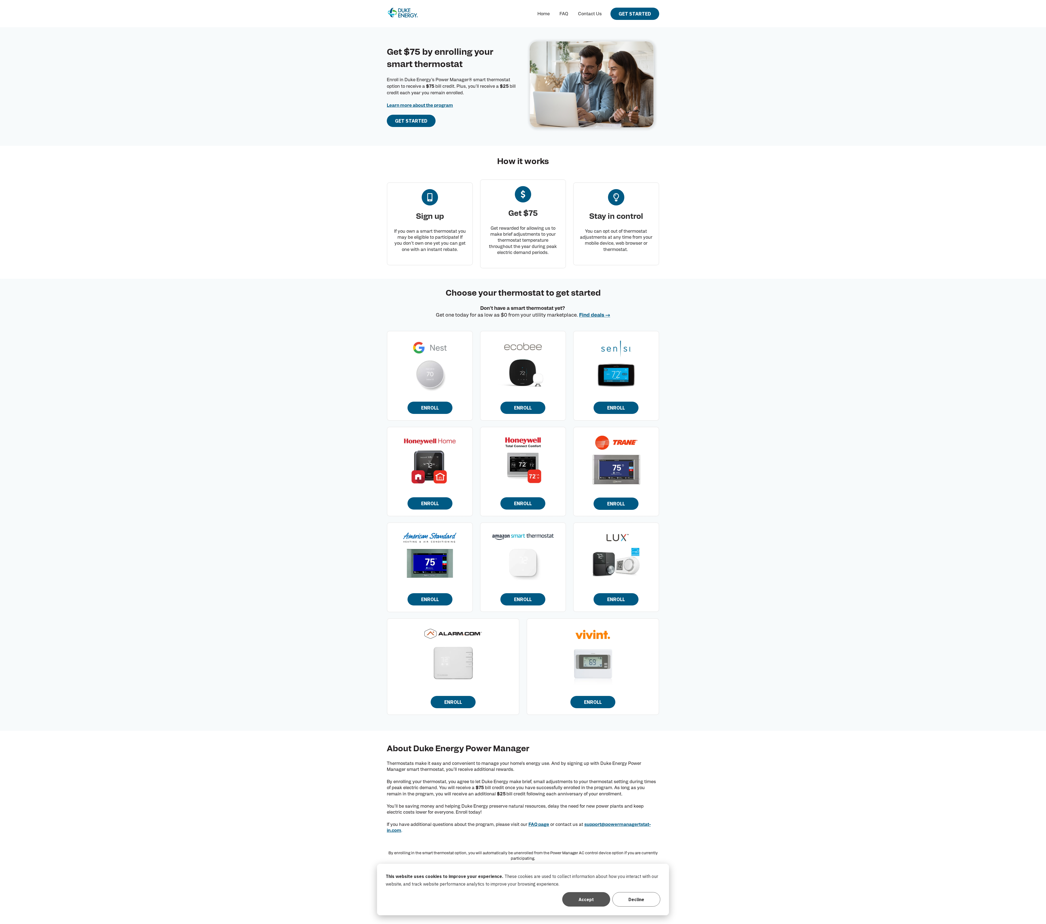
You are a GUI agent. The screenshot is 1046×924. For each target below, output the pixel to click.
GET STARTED (635, 14)
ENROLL (430, 408)
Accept (586, 899)
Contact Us (590, 14)
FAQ (564, 14)
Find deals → (594, 315)
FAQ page (538, 824)
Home (543, 14)
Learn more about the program (420, 105)
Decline (636, 899)
